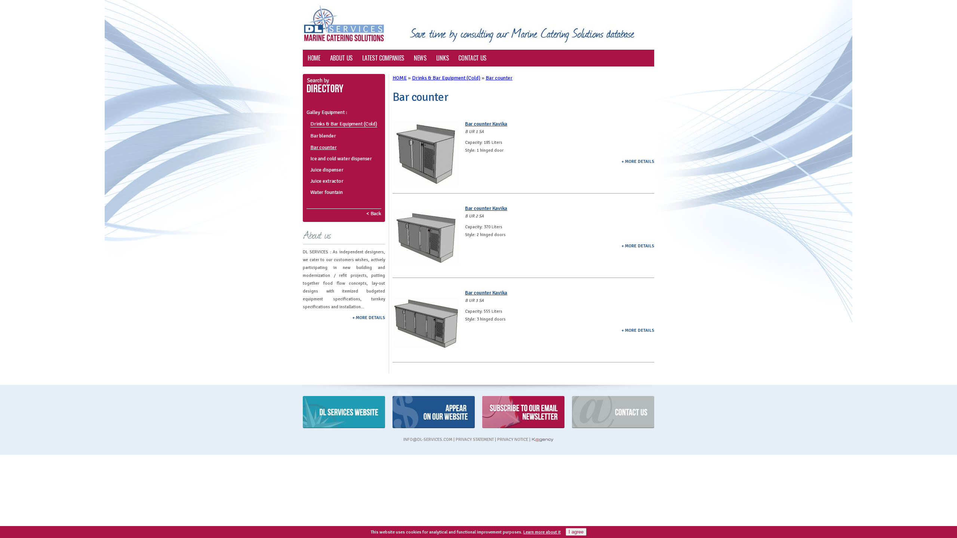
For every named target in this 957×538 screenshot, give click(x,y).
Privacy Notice (512, 439)
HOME (400, 78)
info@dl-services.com (427, 439)
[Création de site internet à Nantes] (543, 439)
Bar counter (323, 147)
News (420, 57)
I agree (576, 532)
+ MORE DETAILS (369, 317)
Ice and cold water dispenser (341, 158)
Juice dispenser (327, 170)
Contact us (472, 57)
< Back (373, 213)
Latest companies (383, 57)
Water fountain (326, 192)
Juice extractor (327, 181)
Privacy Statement (475, 439)
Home (314, 57)
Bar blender (323, 136)
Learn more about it (542, 532)
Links (442, 57)
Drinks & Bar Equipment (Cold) (343, 124)
